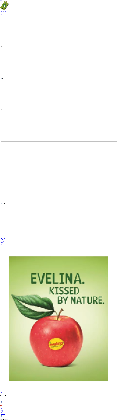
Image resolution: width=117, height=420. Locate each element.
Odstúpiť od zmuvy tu (3, 239)
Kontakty (2, 14)
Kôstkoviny (2, 241)
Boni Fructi (2, 392)
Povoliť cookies (6, 419)
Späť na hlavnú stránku (3, 11)
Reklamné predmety (3, 414)
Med (1, 244)
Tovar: (2, 236)
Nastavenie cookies (2, 419)
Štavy (2, 243)
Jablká (2, 242)
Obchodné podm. (3, 238)
